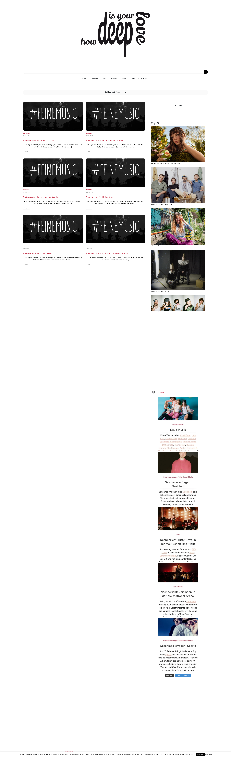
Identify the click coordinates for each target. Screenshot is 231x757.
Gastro (124, 78)
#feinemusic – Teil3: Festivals (100, 197)
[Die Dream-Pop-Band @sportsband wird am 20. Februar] (178, 645)
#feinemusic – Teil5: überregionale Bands (105, 140)
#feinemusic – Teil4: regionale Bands (40, 197)
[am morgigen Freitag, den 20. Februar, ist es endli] (178, 479)
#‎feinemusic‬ (26, 133)
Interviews (94, 78)
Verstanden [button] (200, 754)
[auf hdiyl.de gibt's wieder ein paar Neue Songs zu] (178, 424)
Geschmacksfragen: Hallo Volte (161, 204)
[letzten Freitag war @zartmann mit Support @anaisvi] (178, 590)
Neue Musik (155, 246)
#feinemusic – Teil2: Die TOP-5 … (38, 253)
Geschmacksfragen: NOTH (160, 291)
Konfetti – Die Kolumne (139, 78)
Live (104, 78)
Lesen (26, 151)
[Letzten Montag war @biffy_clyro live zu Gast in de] (178, 534)
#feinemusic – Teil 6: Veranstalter (39, 140)
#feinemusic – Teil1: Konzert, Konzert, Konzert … (108, 253)
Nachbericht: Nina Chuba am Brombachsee (165, 163)
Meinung (114, 78)
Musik (84, 78)
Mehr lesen (209, 754)
